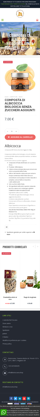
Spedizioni (6, 330)
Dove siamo (7, 323)
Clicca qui (28, 415)
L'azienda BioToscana (10, 320)
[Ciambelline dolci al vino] (10, 281)
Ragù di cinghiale (30, 297)
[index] (20, 14)
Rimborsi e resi (7, 327)
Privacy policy (7, 344)
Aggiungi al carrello (22, 137)
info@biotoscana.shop (15, 373)
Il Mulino (5, 337)
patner (5, 334)
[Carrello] (37, 20)
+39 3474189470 (13, 366)
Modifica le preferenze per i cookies (14, 340)
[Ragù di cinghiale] (30, 281)
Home (6, 28)
